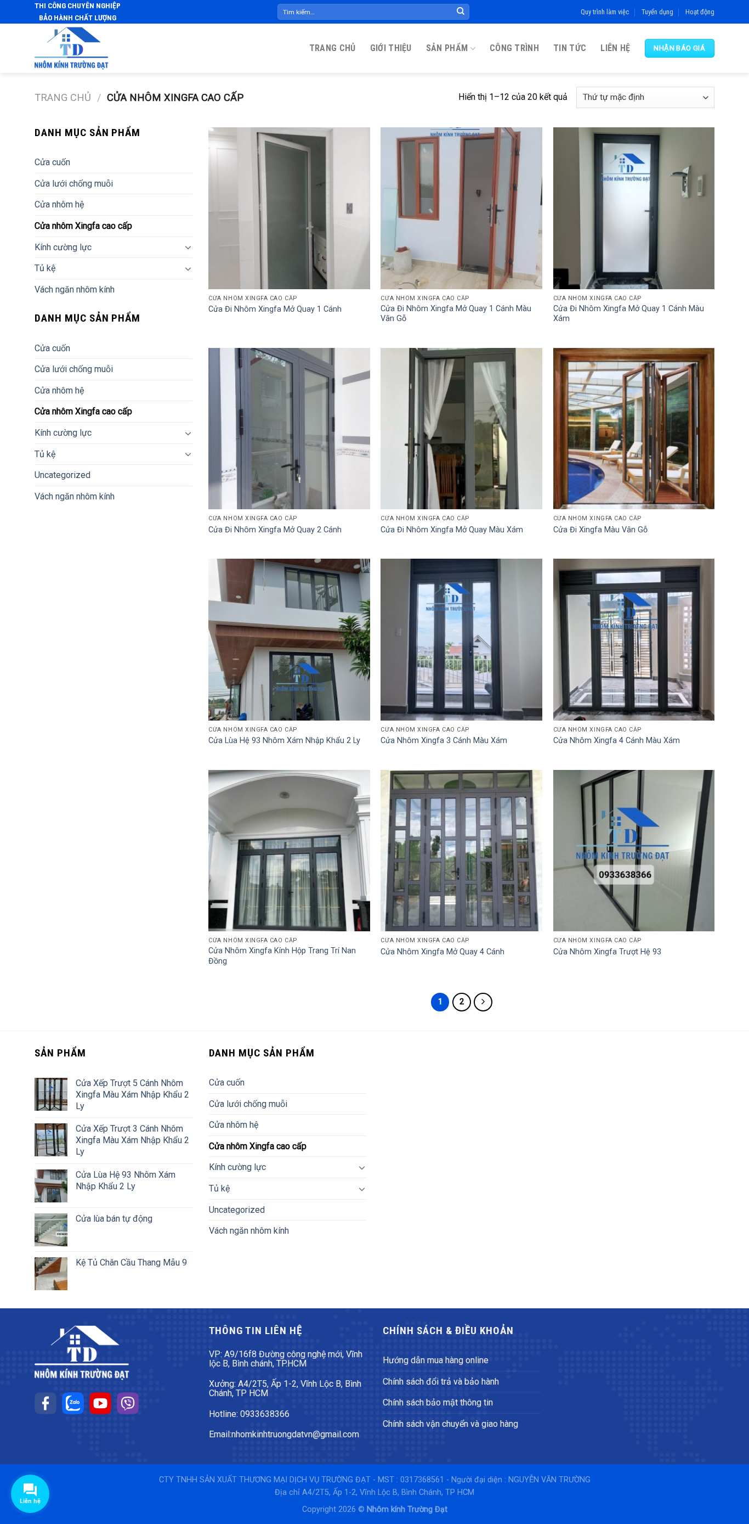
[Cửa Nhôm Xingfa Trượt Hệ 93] (634, 851)
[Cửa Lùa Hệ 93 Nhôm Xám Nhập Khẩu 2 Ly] (289, 640)
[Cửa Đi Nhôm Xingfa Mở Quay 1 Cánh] (289, 208)
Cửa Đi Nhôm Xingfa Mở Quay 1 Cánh (275, 309)
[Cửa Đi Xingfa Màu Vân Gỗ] (634, 429)
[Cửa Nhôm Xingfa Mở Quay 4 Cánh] (461, 851)
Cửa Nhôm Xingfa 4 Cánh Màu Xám (616, 740)
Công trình (514, 48)
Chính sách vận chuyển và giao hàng (450, 1424)
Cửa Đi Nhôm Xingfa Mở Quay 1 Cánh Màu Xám (628, 314)
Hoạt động (699, 12)
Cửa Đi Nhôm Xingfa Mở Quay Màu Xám (452, 530)
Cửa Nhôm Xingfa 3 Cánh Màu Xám (444, 740)
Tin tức (569, 48)
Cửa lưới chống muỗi (74, 183)
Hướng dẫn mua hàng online (436, 1360)
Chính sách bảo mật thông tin (438, 1402)
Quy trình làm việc (605, 12)
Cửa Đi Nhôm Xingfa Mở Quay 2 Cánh (275, 530)
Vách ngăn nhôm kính (75, 289)
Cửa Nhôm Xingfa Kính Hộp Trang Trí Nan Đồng (282, 956)
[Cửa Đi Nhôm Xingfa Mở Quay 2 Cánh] (289, 429)
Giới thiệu (391, 48)
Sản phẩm (447, 48)
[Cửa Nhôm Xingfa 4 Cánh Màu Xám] (634, 640)
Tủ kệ (45, 268)
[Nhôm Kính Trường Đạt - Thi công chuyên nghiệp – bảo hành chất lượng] (72, 48)
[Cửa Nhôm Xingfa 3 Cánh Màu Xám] (461, 640)
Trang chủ (332, 48)
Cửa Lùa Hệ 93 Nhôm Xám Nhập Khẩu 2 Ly (284, 740)
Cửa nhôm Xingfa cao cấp (83, 226)
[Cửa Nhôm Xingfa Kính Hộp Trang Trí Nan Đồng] (289, 851)
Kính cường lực (63, 247)
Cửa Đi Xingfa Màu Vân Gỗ (600, 530)
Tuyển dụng (657, 12)
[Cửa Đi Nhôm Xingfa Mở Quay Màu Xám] (461, 429)
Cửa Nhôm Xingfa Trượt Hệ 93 (607, 952)
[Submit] (460, 12)
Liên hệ (615, 48)
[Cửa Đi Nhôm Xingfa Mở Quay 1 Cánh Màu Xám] (634, 208)
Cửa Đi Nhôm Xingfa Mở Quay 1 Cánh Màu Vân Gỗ (456, 314)
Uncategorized (62, 475)
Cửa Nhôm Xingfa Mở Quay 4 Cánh (442, 952)
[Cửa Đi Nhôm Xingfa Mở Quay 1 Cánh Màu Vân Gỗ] (461, 208)
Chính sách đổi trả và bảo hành (441, 1381)
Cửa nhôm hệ (59, 204)
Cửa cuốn (52, 162)
